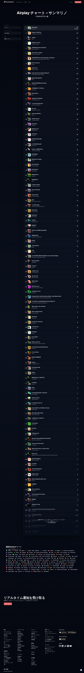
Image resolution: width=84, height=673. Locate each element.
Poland (63, 564)
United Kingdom (73, 569)
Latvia (39, 560)
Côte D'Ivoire (30, 554)
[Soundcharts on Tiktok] (65, 646)
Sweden (70, 567)
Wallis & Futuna (35, 571)
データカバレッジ (19, 2)
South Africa (33, 567)
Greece (75, 556)
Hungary (40, 558)
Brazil (16, 552)
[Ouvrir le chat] (81, 670)
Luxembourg (71, 560)
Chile (51, 552)
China (57, 552)
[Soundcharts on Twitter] (68, 646)
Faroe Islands (10, 556)
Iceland (47, 558)
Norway (37, 564)
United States (10, 571)
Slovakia (17, 567)
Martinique (22, 562)
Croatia (8, 554)
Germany (61, 556)
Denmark (39, 554)
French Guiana (33, 556)
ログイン (71, 2)
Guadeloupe (10, 558)
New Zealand (10, 564)
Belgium (57, 550)
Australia (43, 550)
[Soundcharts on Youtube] (70, 646)
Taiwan (17, 569)
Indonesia (60, 558)
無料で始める (78, 2)
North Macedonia (27, 564)
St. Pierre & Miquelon (59, 567)
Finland (18, 556)
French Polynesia (45, 556)
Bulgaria (23, 552)
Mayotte (30, 562)
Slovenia (24, 567)
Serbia (62, 565)
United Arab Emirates (61, 569)
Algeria (21, 550)
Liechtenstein (55, 560)
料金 (25, 2)
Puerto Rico (10, 565)
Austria (50, 550)
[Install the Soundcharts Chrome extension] (69, 639)
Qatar (17, 565)
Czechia (22, 554)
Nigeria (18, 564)
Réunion (38, 565)
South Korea (42, 567)
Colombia (64, 552)
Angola (28, 550)
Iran (67, 558)
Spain (49, 567)
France (25, 556)
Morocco (52, 562)
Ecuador (59, 554)
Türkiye (43, 569)
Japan (26, 560)
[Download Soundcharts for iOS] (63, 632)
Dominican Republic (49, 554)
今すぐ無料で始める (52, 522)
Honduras (18, 558)
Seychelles (70, 565)
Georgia (54, 556)
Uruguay (19, 571)
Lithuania (63, 560)
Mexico (37, 562)
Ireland (72, 558)
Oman (43, 564)
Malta (15, 562)
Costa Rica (71, 552)
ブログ (29, 2)
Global (8, 550)
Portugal (71, 564)
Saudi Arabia (55, 565)
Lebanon (46, 560)
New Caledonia (70, 562)
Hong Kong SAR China (29, 558)
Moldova (45, 562)
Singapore (9, 567)
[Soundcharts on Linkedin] (62, 646)
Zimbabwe (45, 571)
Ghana (68, 556)
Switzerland (10, 569)
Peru (49, 564)
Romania (24, 565)
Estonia (66, 554)
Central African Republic (41, 552)
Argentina (35, 550)
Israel (8, 560)
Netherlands (61, 562)
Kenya (33, 560)
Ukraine (50, 569)
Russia (30, 565)
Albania (15, 550)
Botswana (9, 552)
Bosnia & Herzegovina (68, 550)
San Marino (45, 565)
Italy (14, 560)
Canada (30, 552)
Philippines (56, 564)
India (54, 558)
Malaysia (9, 562)
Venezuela (26, 571)
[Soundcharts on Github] (60, 646)
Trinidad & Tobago (34, 569)
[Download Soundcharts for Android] (72, 632)
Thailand (25, 569)
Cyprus (15, 554)
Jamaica (20, 560)
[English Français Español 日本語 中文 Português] (7, 669)
